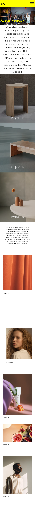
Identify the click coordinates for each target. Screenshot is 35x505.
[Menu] (32, 3)
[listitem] (17, 98)
